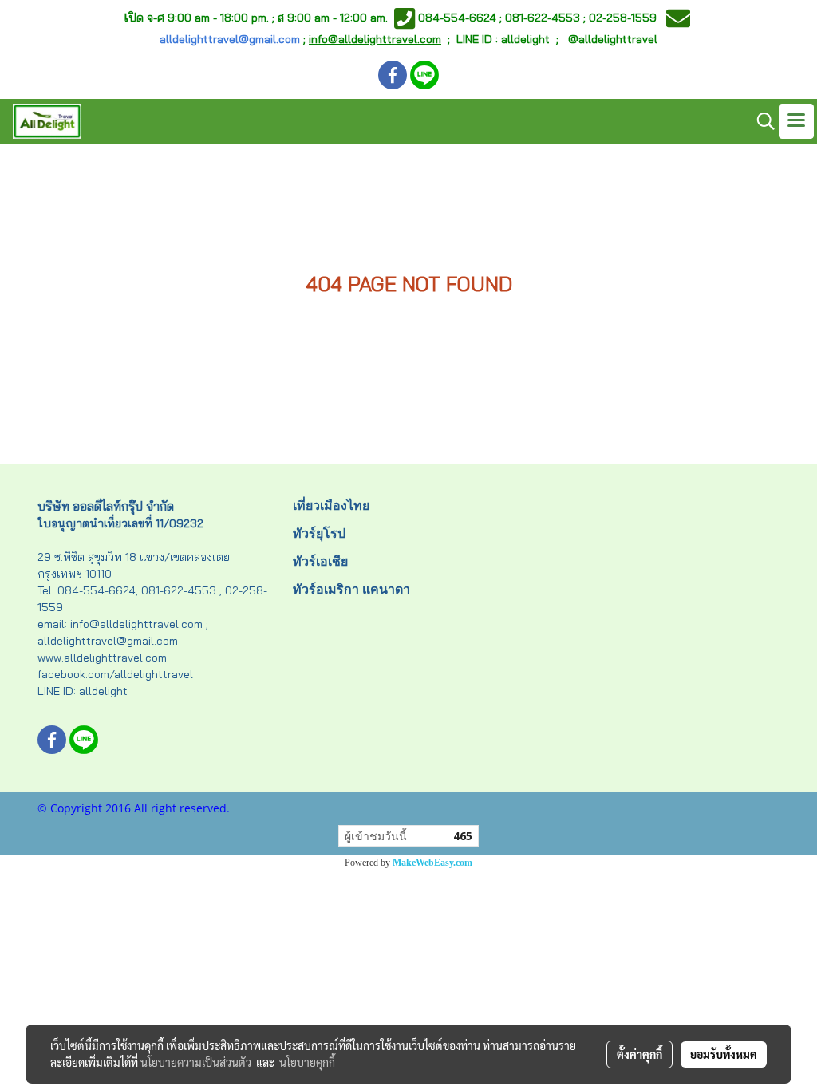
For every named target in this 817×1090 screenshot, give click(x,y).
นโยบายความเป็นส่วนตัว (195, 1062)
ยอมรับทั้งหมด (723, 1054)
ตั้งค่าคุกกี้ (639, 1054)
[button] (760, 121)
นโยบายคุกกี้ (307, 1062)
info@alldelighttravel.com (375, 39)
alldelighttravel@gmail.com (230, 39)
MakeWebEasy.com (432, 862)
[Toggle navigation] (796, 121)
